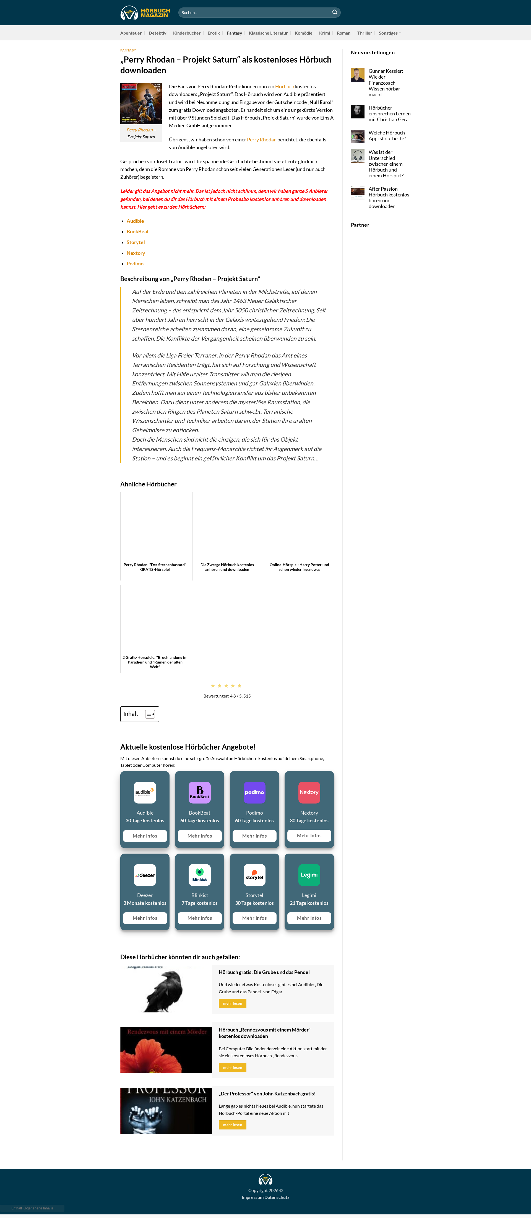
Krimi (324, 32)
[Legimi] (287, 860)
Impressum (253, 1197)
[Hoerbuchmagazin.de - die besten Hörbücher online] (145, 12)
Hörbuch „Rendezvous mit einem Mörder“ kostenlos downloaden (265, 1033)
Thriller (364, 32)
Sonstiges (388, 32)
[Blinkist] (178, 860)
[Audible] (123, 778)
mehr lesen (232, 1003)
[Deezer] (123, 860)
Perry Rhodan (139, 129)
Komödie (304, 32)
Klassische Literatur (268, 32)
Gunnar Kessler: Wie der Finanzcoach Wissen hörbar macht (386, 82)
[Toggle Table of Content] (147, 714)
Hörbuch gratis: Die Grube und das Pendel (264, 972)
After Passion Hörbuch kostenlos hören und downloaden (389, 197)
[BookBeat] (178, 778)
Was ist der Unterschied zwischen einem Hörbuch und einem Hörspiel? (386, 163)
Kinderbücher (187, 32)
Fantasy (234, 32)
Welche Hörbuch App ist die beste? (387, 135)
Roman (343, 32)
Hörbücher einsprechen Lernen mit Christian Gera (390, 113)
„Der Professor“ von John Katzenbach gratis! (267, 1093)
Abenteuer (131, 32)
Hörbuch (284, 86)
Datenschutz (277, 1197)
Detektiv (157, 32)
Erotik (214, 32)
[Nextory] (287, 778)
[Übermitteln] (335, 12)
